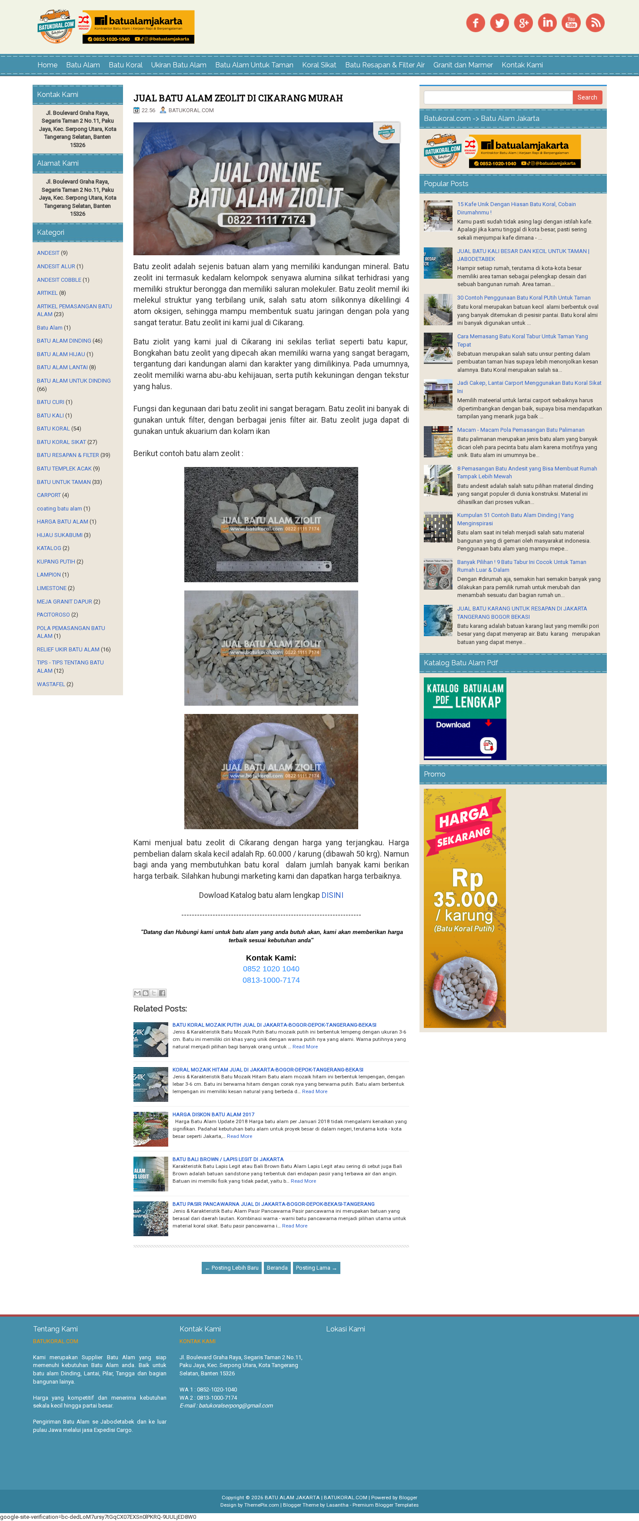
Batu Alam (83, 65)
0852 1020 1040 (271, 968)
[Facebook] (475, 22)
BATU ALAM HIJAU (61, 354)
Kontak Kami (522, 65)
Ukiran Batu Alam (178, 65)
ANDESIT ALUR (56, 266)
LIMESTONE (52, 588)
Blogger (408, 1497)
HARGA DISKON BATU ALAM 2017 (214, 1114)
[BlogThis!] (145, 993)
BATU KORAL (53, 428)
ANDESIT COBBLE (59, 280)
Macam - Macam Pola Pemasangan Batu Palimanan (521, 430)
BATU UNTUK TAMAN (64, 482)
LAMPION (49, 574)
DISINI (332, 895)
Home (47, 65)
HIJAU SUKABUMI (60, 535)
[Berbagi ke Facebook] (162, 993)
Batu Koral (126, 65)
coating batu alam (59, 508)
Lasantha (337, 1505)
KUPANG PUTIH (56, 561)
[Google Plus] (523, 22)
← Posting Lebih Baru (232, 1267)
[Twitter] (499, 22)
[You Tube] (571, 22)
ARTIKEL (47, 293)
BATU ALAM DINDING (64, 340)
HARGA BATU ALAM (62, 521)
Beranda (277, 1267)
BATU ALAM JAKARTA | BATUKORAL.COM (316, 1497)
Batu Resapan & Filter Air (385, 65)
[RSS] (595, 22)
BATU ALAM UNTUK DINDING (74, 380)
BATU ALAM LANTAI (62, 367)
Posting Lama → (316, 1267)
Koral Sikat (319, 65)
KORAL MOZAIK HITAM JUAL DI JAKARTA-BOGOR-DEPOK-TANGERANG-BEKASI (268, 1070)
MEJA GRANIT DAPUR (64, 601)
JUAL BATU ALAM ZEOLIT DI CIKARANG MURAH (238, 97)
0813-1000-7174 (271, 980)
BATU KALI (50, 415)
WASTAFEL (51, 684)
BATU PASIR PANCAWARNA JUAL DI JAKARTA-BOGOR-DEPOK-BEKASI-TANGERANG (274, 1204)
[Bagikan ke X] (154, 993)
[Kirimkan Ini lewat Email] (137, 993)
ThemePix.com (261, 1505)
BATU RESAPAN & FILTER (68, 455)
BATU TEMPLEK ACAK (64, 468)
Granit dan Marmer (463, 65)
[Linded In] (547, 22)
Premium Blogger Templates (386, 1505)
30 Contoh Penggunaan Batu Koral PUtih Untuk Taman (524, 297)
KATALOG (49, 548)
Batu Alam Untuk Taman (254, 65)
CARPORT (49, 495)
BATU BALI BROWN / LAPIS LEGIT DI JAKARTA (228, 1159)
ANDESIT (48, 253)
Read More (305, 1047)
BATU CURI (50, 402)
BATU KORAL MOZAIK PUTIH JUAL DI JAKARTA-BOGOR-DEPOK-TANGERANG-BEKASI (274, 1025)
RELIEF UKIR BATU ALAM (68, 649)
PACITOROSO (53, 614)
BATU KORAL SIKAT (61, 442)
